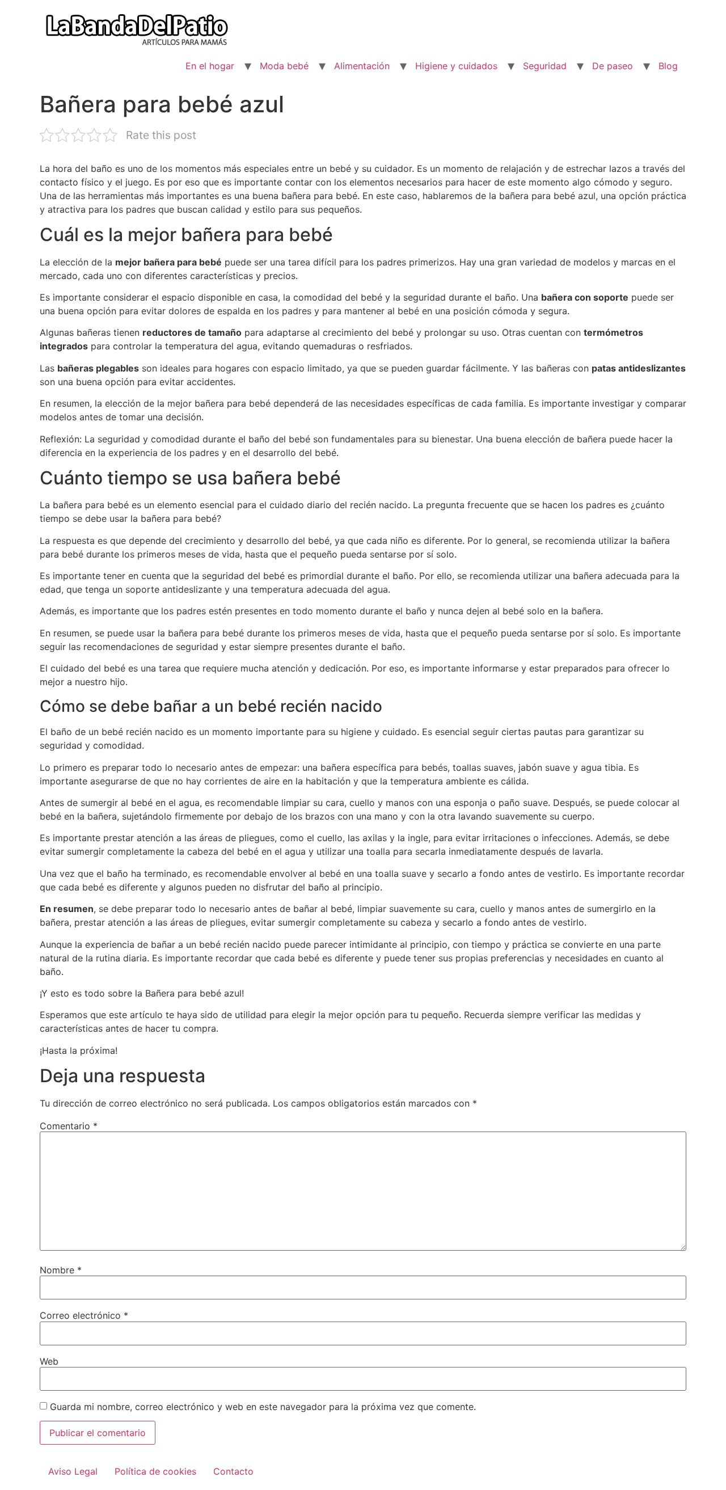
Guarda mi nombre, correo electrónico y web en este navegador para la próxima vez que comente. (263, 1406)
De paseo (612, 65)
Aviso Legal (73, 1471)
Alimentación (362, 65)
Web (49, 1361)
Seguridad (545, 65)
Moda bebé (284, 65)
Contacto (233, 1471)
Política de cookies (155, 1471)
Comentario (69, 1125)
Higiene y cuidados (456, 65)
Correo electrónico (84, 1315)
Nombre (61, 1269)
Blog (668, 65)
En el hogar (209, 65)
